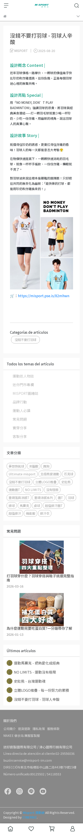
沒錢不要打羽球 (25, 339)
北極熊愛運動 (50, 474)
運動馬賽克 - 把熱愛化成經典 (34, 663)
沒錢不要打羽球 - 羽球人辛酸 (34, 699)
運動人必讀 (21, 410)
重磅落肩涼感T (19, 497)
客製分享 (20, 436)
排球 (12, 505)
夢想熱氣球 (16, 466)
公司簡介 (9, 728)
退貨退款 (24, 728)
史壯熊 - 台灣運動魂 (27, 681)
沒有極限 (52, 489)
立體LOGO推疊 (45, 482)
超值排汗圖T (54, 505)
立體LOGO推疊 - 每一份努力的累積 (39, 690)
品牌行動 (20, 401)
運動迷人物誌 (23, 376)
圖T (60, 497)
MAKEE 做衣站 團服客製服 (21, 735)
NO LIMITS (33, 489)
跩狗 (46, 466)
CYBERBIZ (29, 817)
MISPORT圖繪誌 (25, 393)
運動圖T (14, 489)
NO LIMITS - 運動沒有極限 (32, 672)
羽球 (71, 497)
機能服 (30, 513)
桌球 (37, 505)
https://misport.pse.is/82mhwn (43, 295)
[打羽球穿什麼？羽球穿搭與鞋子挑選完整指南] (41, 557)
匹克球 (68, 474)
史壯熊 (66, 482)
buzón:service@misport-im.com (27, 760)
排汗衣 (44, 513)
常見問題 (20, 419)
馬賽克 (24, 505)
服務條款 (53, 728)
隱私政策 (39, 728)
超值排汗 (15, 513)
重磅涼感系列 (43, 497)
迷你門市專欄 (23, 384)
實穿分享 (20, 427)
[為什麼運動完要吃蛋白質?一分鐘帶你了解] (41, 609)
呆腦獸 (33, 466)
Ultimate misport (22, 474)
